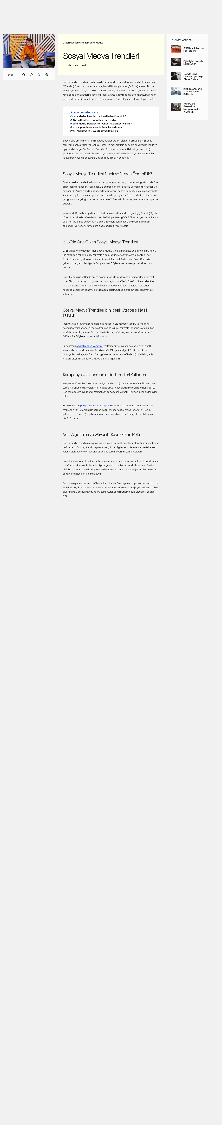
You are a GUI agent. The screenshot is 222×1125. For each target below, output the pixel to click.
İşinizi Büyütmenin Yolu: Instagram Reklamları (192, 91)
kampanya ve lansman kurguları (93, 405)
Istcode (67, 65)
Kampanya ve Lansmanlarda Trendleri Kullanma (96, 127)
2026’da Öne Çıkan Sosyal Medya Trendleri (94, 120)
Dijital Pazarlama (72, 42)
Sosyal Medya (95, 42)
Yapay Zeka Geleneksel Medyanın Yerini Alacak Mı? (191, 107)
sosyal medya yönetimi (89, 345)
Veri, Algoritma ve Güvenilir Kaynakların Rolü (94, 131)
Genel (84, 42)
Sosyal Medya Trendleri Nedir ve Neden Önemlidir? (98, 116)
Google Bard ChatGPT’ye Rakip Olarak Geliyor (193, 77)
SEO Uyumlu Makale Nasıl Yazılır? (193, 49)
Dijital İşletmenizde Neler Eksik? (193, 62)
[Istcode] (15, 6)
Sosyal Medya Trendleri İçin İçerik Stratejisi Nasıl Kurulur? (101, 123)
